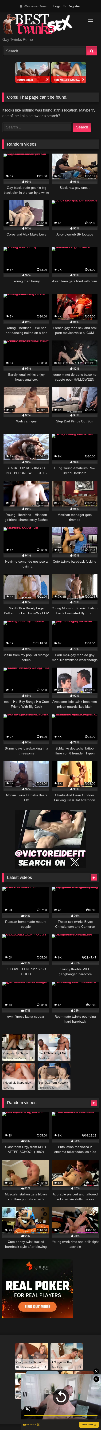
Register (74, 6)
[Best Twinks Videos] (41, 25)
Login (57, 6)
